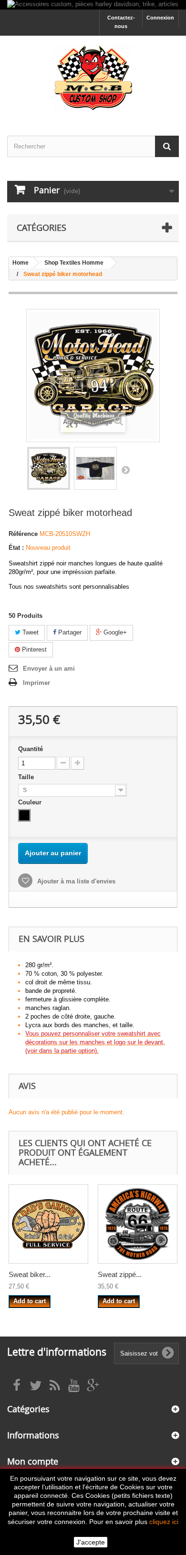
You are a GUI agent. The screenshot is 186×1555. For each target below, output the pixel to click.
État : (16, 547)
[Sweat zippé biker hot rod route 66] (137, 1224)
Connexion (160, 17)
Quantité (30, 749)
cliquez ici (163, 1521)
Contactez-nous (121, 22)
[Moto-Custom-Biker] (93, 77)
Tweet (30, 632)
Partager (69, 632)
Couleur (30, 802)
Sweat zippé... (120, 1274)
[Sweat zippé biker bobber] (49, 468)
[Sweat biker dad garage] (48, 1224)
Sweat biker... (30, 1274)
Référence (23, 533)
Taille (27, 777)
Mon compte (32, 1461)
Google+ (114, 632)
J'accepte (90, 1542)
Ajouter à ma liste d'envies (75, 881)
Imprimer (36, 682)
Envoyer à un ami (49, 668)
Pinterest (33, 649)
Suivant (125, 470)
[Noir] (24, 815)
